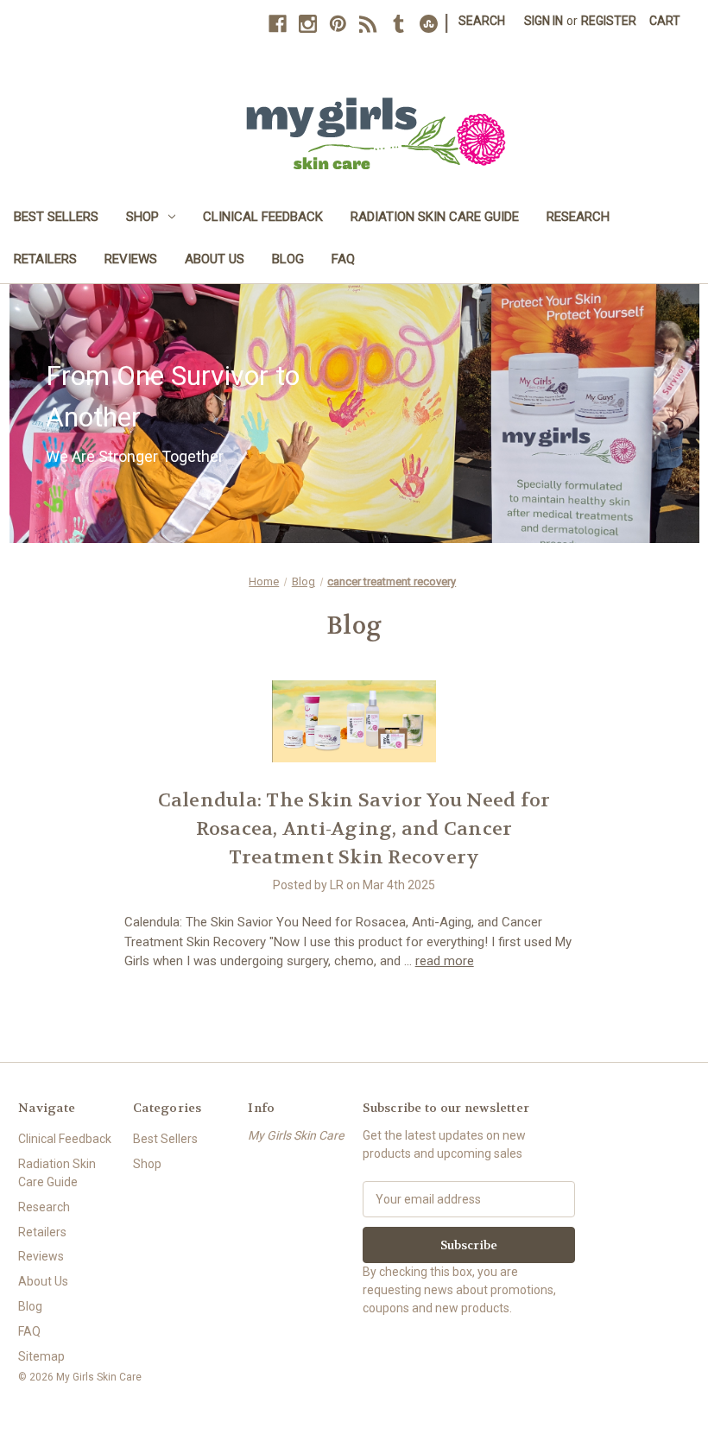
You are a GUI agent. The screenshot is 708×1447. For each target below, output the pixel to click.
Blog (288, 259)
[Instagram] (308, 24)
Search (481, 21)
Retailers (45, 259)
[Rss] (368, 24)
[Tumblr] (398, 24)
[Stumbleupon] (429, 24)
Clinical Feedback (263, 216)
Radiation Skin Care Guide (435, 216)
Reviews (130, 259)
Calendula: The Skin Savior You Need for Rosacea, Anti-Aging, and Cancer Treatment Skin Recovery (354, 828)
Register (608, 21)
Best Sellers (56, 216)
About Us (214, 259)
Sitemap (41, 1356)
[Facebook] (278, 24)
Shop (142, 216)
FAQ (343, 259)
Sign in (543, 21)
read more (444, 961)
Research (578, 216)
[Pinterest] (338, 24)
